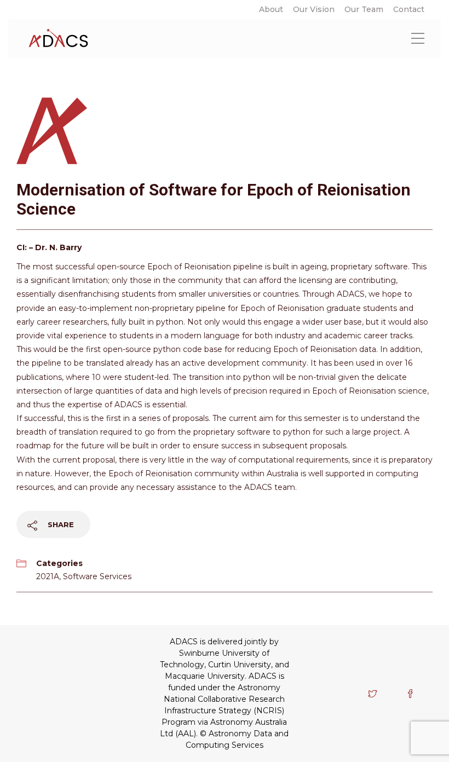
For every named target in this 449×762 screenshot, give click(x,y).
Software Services (97, 576)
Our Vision (314, 9)
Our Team (363, 9)
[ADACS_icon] (53, 129)
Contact (408, 9)
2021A (47, 576)
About (271, 9)
